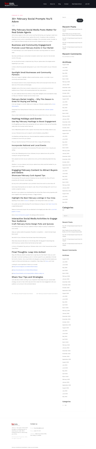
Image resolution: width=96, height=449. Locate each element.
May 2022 (64, 202)
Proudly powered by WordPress (19, 447)
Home (44, 4)
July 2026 (64, 67)
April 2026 (65, 76)
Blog (59, 4)
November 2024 (66, 124)
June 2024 (65, 139)
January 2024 (65, 153)
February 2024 (66, 150)
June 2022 (65, 199)
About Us (52, 4)
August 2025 (65, 99)
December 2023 (66, 156)
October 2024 (65, 127)
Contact (66, 4)
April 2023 (65, 179)
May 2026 (64, 73)
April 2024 (65, 144)
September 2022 (66, 190)
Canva (26, 200)
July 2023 (64, 170)
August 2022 (65, 193)
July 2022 (64, 196)
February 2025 (66, 116)
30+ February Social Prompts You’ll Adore (22, 293)
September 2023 (66, 165)
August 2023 (65, 167)
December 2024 (66, 122)
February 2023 (66, 185)
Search (64, 17)
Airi (32, 447)
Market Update (49, 109)
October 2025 (65, 93)
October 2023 (65, 162)
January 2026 (65, 84)
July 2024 (64, 136)
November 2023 (66, 159)
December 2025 (66, 87)
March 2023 (65, 182)
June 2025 (65, 104)
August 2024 (65, 133)
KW (13, 25)
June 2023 (65, 173)
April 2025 (65, 110)
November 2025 (66, 90)
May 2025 (64, 107)
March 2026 (65, 79)
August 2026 (65, 64)
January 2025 (65, 119)
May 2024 (64, 142)
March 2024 (65, 147)
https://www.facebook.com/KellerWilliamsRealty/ (25, 270)
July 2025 (64, 101)
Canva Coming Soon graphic (22, 215)
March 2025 (65, 113)
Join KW (87, 4)
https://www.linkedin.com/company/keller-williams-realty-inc (28, 273)
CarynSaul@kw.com (39, 428)
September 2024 (66, 130)
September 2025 (66, 96)
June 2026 (65, 70)
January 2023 (65, 188)
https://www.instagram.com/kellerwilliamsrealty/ (25, 266)
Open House (52, 204)
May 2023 (64, 176)
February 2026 (66, 81)
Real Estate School (77, 4)
